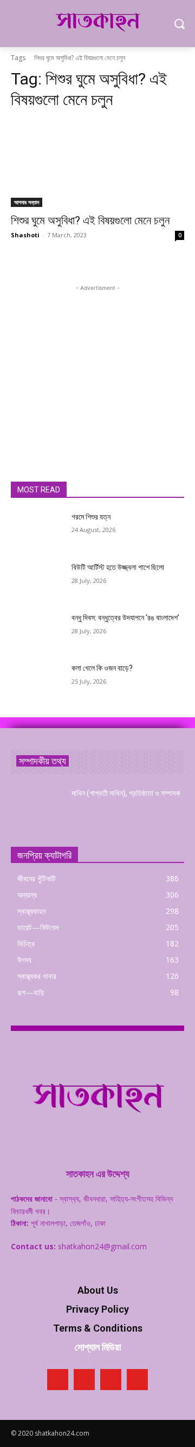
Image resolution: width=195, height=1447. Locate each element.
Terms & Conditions (97, 1328)
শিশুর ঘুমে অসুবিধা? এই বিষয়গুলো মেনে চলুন (90, 220)
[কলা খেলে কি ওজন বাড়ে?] (37, 681)
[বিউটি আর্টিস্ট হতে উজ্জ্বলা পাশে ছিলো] (37, 580)
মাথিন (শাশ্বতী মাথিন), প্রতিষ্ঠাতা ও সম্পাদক (126, 793)
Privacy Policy (97, 1309)
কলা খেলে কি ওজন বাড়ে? (102, 668)
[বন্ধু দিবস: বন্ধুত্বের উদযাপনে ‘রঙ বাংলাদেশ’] (37, 631)
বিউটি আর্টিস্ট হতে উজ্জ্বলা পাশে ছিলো (118, 567)
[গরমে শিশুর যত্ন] (37, 530)
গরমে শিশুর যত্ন (91, 516)
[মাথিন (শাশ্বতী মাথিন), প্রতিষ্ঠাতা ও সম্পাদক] (37, 806)
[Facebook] (57, 1379)
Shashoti (25, 235)
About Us (97, 1290)
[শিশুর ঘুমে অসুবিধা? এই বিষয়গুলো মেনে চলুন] (97, 163)
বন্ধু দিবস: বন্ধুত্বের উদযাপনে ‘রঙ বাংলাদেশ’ (125, 617)
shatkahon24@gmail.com (102, 1246)
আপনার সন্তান (26, 202)
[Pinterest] (84, 1379)
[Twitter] (110, 1379)
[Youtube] (137, 1379)
